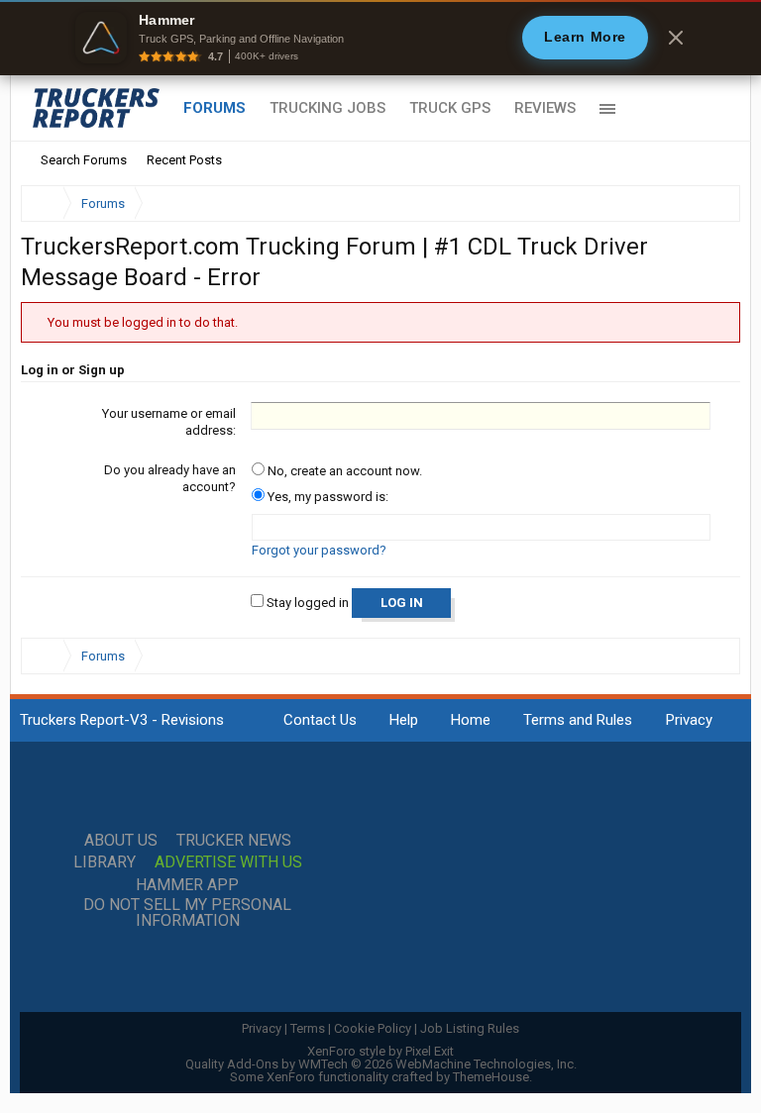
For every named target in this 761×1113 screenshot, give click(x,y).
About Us (121, 841)
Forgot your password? (319, 550)
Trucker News (233, 841)
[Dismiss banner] (676, 37)
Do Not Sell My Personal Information (187, 913)
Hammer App (187, 885)
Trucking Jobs (327, 108)
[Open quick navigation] (711, 203)
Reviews (545, 108)
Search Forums (84, 159)
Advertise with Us (228, 862)
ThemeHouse (491, 1076)
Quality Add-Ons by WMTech (381, 1064)
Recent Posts (184, 159)
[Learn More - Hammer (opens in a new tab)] (380, 37)
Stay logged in (306, 602)
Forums (214, 108)
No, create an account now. (343, 470)
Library (104, 862)
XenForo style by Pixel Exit (380, 1051)
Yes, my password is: (326, 496)
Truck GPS (449, 108)
